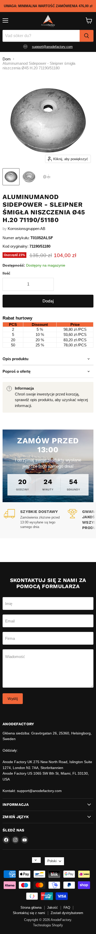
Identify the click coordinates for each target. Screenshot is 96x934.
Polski (52, 861)
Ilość (6, 273)
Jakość (52, 907)
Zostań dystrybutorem (67, 913)
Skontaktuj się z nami (29, 913)
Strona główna (30, 907)
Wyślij (12, 698)
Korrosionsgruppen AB (26, 228)
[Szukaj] (86, 36)
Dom (7, 59)
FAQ (66, 907)
